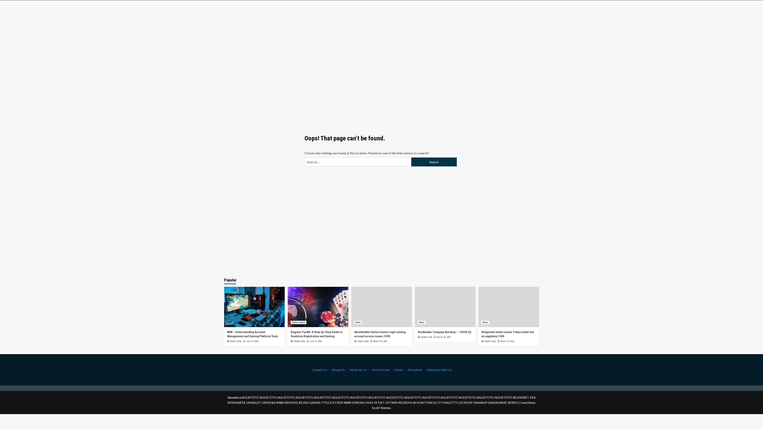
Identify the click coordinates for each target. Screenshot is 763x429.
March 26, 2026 (380, 341)
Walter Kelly (236, 341)
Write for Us (358, 370)
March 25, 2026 (444, 337)
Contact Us (319, 370)
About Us (338, 370)
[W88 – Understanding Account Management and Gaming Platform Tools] (254, 307)
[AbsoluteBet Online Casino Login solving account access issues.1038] (381, 307)
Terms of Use (381, 370)
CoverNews (527, 402)
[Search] (536, 17)
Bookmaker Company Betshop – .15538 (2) (444, 332)
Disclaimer (415, 370)
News (358, 322)
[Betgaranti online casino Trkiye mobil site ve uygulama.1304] (508, 307)
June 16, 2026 (316, 341)
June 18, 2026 (252, 341)
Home (398, 370)
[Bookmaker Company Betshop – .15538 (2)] (445, 307)
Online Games (298, 322)
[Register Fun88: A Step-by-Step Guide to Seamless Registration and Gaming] (318, 307)
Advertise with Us (439, 370)
